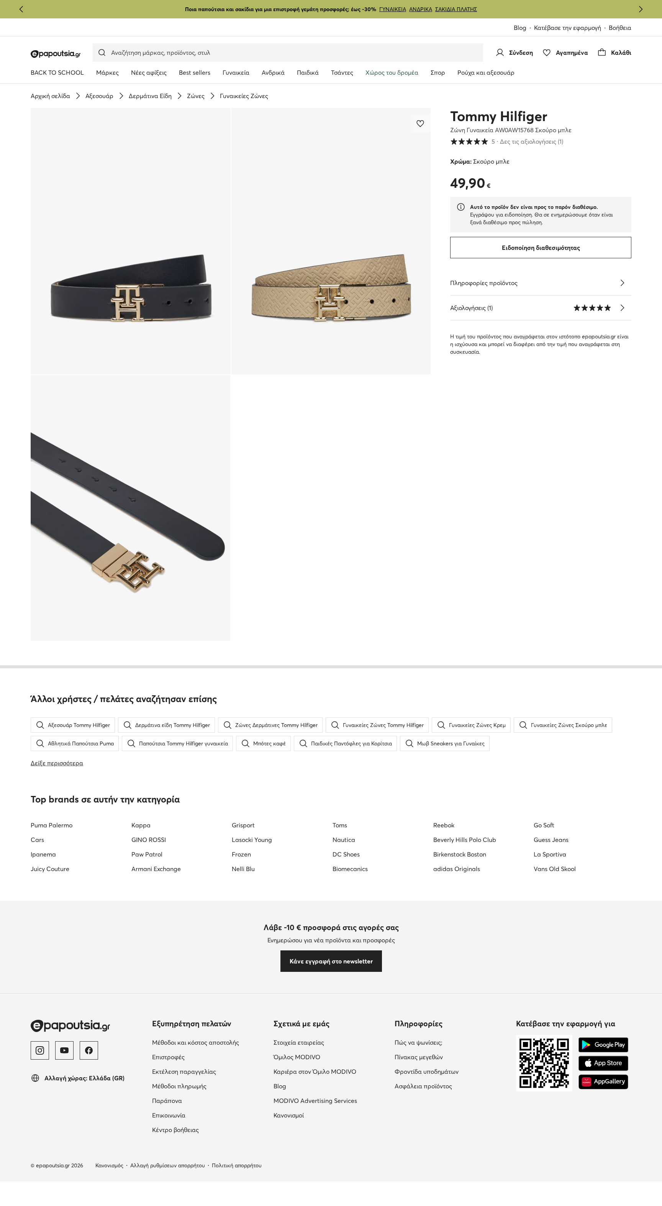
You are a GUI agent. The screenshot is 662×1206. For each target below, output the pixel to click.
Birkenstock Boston (459, 854)
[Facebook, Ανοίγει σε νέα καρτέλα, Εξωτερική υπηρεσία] (89, 1050)
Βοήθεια (620, 27)
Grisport (243, 825)
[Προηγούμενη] (21, 9)
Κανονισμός (109, 1165)
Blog (524, 28)
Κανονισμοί (321, 1115)
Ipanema (43, 854)
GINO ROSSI (148, 839)
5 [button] (506, 141)
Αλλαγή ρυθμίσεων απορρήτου (167, 1165)
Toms (340, 825)
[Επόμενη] (640, 9)
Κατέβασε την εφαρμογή (571, 28)
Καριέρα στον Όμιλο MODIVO (331, 1071)
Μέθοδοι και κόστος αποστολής (209, 1042)
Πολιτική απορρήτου (237, 1165)
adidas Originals (456, 869)
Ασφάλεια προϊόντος (452, 1086)
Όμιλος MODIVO (331, 1057)
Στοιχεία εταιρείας (331, 1042)
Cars (37, 839)
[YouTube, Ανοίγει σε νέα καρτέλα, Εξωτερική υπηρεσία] (64, 1050)
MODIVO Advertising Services (331, 1100)
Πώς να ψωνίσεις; (451, 1042)
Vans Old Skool (555, 869)
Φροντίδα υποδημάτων (452, 1071)
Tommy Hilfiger (498, 116)
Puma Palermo (51, 825)
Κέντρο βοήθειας (207, 1130)
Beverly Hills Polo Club (464, 839)
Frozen (241, 854)
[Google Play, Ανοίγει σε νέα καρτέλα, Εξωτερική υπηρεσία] (603, 1045)
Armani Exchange (156, 869)
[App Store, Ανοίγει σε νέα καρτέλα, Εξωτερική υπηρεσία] (603, 1063)
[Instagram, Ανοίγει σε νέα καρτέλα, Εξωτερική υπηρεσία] (40, 1050)
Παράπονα (199, 1100)
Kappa (141, 825)
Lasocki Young (252, 839)
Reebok (443, 825)
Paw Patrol (146, 854)
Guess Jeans (551, 839)
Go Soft (544, 825)
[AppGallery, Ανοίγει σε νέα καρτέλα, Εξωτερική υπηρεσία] (603, 1082)
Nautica (344, 839)
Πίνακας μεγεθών (451, 1057)
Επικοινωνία (201, 1115)
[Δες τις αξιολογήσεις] (622, 308)
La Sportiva (550, 854)
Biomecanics (350, 869)
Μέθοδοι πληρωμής (209, 1086)
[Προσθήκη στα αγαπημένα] (421, 123)
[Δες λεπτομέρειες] (622, 283)
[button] (131, 241)
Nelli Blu (243, 869)
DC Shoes (346, 854)
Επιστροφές (200, 1057)
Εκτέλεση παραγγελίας (209, 1071)
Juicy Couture (50, 869)
